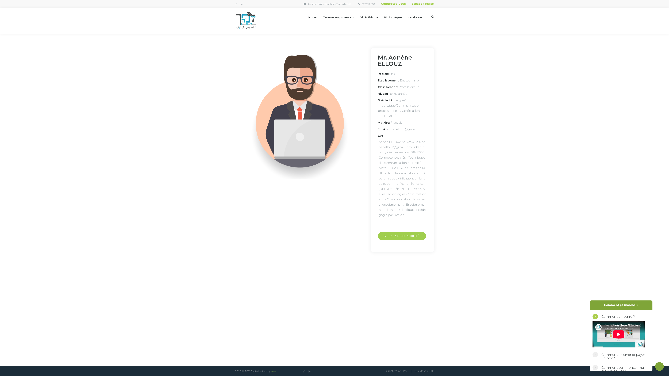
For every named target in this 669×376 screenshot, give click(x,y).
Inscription (414, 17)
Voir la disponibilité (402, 236)
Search (432, 16)
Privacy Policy (396, 371)
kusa (273, 371)
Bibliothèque (393, 17)
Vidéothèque (369, 17)
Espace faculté (423, 3)
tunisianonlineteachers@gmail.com (329, 4)
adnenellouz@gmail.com (405, 129)
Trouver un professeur (339, 17)
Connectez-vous (393, 3)
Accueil (312, 17)
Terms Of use (424, 371)
